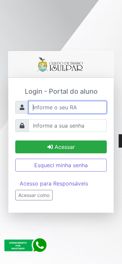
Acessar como (33, 195)
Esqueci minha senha (61, 165)
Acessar (64, 147)
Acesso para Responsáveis (54, 183)
